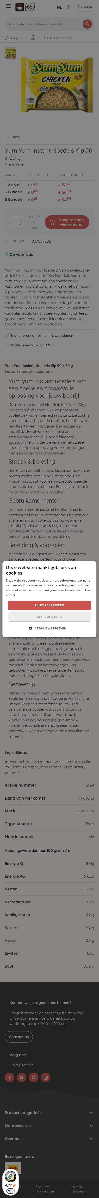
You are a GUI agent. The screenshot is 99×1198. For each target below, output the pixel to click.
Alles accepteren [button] (49, 605)
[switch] (10, 1191)
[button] (49, 628)
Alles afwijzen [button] (49, 617)
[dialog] (49, 599)
